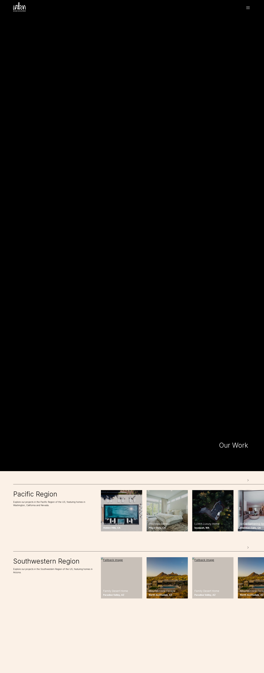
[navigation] (248, 7)
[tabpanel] (121, 510)
